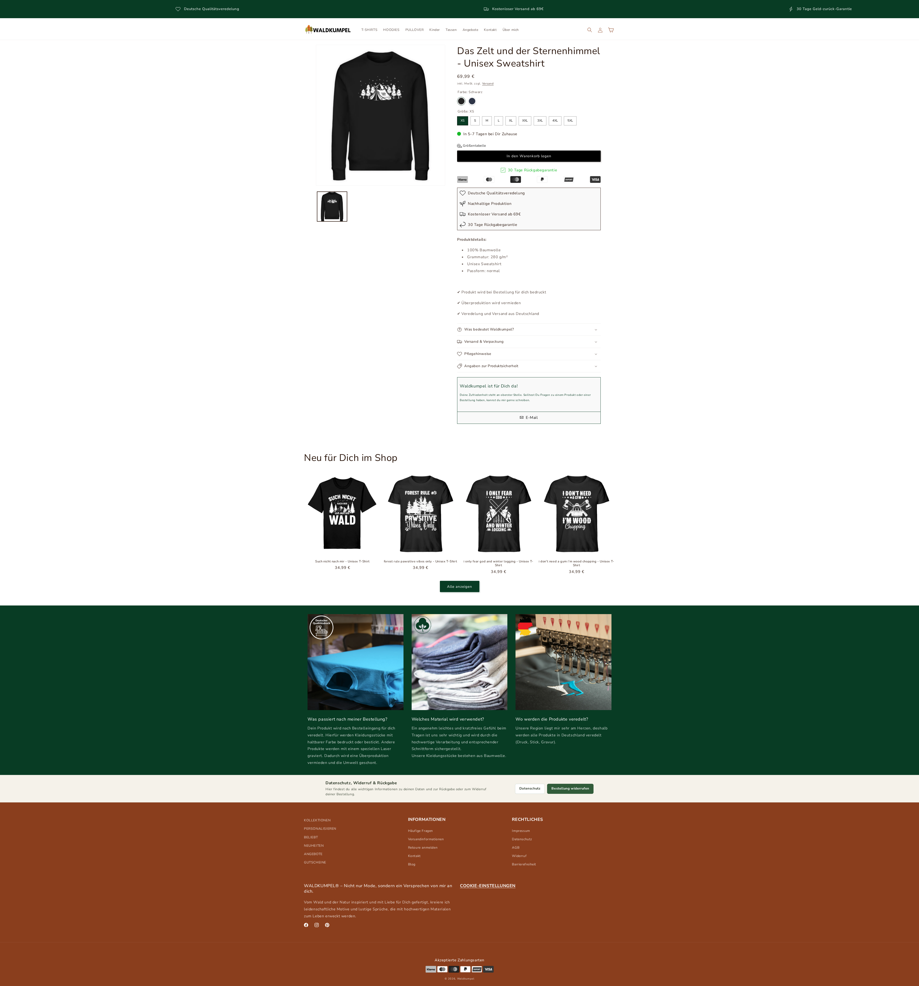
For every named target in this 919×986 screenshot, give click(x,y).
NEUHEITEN (314, 845)
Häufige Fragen (420, 831)
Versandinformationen (426, 839)
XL (511, 119)
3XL (540, 119)
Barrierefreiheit (524, 864)
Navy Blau (472, 101)
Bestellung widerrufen (570, 788)
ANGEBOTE (313, 854)
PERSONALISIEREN (320, 828)
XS (462, 119)
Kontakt (414, 856)
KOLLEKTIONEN (317, 820)
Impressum (521, 831)
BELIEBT (311, 837)
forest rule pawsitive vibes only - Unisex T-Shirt (420, 561)
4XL (555, 119)
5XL (570, 119)
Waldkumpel (465, 978)
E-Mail (531, 417)
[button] (589, 30)
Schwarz (461, 101)
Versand (488, 83)
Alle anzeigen (459, 586)
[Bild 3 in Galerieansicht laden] (332, 207)
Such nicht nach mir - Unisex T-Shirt (342, 561)
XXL (525, 119)
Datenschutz (530, 788)
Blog (411, 864)
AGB (515, 847)
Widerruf (519, 856)
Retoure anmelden (423, 847)
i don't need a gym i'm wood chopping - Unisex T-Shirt (576, 563)
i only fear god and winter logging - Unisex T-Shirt (498, 563)
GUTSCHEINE (315, 862)
